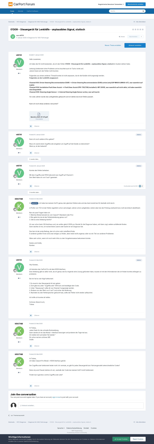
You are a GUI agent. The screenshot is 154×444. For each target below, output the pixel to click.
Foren (12, 11)
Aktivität (20, 11)
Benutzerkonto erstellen (135, 4)
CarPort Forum (24, 4)
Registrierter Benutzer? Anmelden (110, 4)
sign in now (56, 397)
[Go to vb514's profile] (12, 36)
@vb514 (34, 203)
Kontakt (86, 428)
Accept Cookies (122, 439)
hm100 (136, 186)
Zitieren (36, 126)
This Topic (135, 11)
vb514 (21, 35)
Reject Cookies (137, 439)
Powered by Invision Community (77, 432)
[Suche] (143, 11)
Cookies (94, 428)
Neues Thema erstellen (113, 45)
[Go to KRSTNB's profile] (19, 206)
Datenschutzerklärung (74, 428)
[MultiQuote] (30, 126)
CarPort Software (32, 11)
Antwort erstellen (135, 45)
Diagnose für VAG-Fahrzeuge (38, 38)
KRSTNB (19, 199)
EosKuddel (127, 186)
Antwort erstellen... (28, 405)
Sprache (60, 428)
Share (122, 36)
